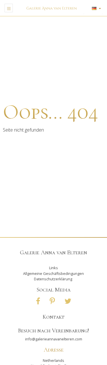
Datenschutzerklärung (53, 278)
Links (53, 267)
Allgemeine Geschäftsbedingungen (53, 273)
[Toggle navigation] (9, 8)
